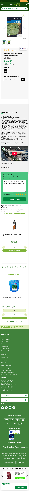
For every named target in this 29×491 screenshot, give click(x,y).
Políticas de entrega (6, 370)
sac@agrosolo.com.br (6, 390)
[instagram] (6, 407)
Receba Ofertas (5, 348)
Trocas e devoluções (6, 365)
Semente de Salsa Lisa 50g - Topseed (11, 297)
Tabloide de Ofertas (6, 351)
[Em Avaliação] (11, 437)
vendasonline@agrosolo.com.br (9, 384)
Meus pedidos (4, 357)
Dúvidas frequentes (6, 339)
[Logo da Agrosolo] (15, 5)
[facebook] (2, 407)
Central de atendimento (8, 395)
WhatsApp (4, 400)
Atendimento (4, 341)
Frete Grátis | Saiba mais (10, 76)
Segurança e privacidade (7, 372)
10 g (5, 71)
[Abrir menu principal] (2, 4)
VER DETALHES (19, 478)
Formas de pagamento (7, 368)
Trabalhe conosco (5, 344)
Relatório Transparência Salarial (9, 375)
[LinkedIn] (13, 407)
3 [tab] (15, 321)
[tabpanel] (14, 30)
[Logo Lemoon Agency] (14, 462)
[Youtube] (10, 407)
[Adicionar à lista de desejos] (23, 15)
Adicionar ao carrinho (14, 250)
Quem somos (4, 337)
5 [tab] (21, 321)
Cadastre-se (5, 327)
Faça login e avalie (14, 199)
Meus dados (4, 360)
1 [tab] (8, 321)
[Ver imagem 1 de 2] (4, 42)
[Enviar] (26, 8)
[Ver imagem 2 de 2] (9, 42)
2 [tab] (12, 321)
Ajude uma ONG (5, 346)
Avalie (16, 50)
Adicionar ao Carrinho (21, 487)
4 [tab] (18, 321)
